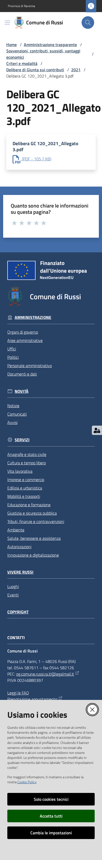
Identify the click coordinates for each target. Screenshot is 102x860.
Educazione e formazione (28, 505)
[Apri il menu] (7, 22)
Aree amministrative (25, 340)
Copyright (18, 611)
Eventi (13, 595)
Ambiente (15, 530)
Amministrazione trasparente (50, 44)
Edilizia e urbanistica (24, 488)
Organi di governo (22, 332)
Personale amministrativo (29, 365)
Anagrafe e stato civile (26, 454)
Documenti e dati (22, 374)
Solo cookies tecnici (51, 799)
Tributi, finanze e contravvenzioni (35, 521)
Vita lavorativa (19, 471)
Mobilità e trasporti (23, 496)
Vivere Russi (20, 572)
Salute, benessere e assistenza (34, 538)
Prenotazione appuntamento (32, 699)
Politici (13, 357)
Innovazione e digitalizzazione (33, 555)
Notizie (13, 405)
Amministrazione (33, 317)
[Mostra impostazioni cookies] (97, 430)
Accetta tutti (51, 816)
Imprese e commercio (25, 479)
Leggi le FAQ (18, 693)
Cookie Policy (26, 782)
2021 (76, 70)
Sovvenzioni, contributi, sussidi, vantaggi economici (43, 54)
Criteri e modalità (21, 63)
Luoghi (13, 586)
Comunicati (17, 414)
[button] (88, 22)
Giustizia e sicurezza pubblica (32, 513)
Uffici (11, 349)
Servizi (22, 439)
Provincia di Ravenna (21, 6)
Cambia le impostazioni (51, 833)
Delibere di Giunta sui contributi (35, 70)
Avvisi (12, 422)
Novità (22, 391)
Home (11, 44)
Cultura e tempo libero (26, 463)
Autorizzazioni (19, 546)
